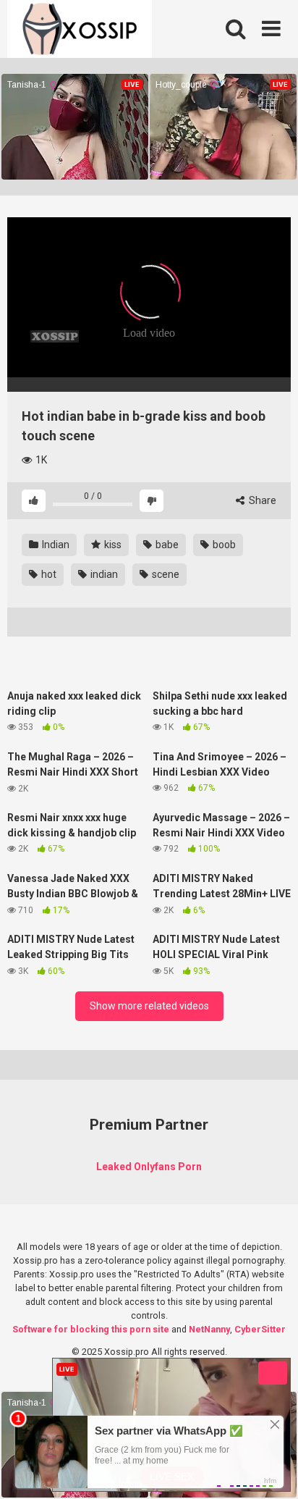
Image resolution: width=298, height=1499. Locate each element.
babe (166, 544)
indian (103, 574)
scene (164, 574)
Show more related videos (149, 1006)
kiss (112, 544)
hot (47, 574)
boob (223, 544)
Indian (54, 544)
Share (261, 500)
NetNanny (209, 1329)
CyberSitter (260, 1329)
